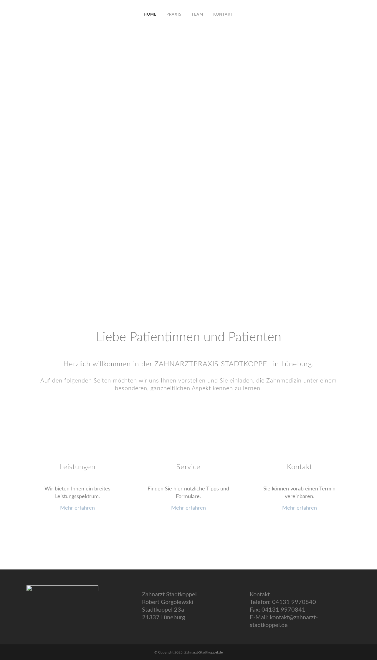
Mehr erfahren (77, 508)
